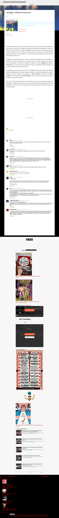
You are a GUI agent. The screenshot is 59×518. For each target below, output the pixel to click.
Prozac (11, 188)
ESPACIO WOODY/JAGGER (14, 2)
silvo (11, 165)
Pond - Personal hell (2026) (7, 484)
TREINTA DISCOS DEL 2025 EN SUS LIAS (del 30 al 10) (9, 494)
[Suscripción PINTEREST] (32, 240)
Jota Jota (12, 156)
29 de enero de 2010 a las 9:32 (18, 140)
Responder (12, 146)
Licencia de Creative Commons (42, 514)
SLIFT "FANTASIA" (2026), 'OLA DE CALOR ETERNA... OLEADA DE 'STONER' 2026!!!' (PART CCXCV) (9, 509)
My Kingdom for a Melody (7, 478)
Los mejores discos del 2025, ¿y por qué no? (31, 455)
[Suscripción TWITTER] (30, 240)
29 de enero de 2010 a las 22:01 (24, 200)
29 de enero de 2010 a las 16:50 (18, 188)
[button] (7, 16)
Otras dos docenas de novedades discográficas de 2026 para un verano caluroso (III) (32, 431)
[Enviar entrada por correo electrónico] (7, 128)
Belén (11, 140)
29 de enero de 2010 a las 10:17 (23, 171)
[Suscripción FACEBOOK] (27, 240)
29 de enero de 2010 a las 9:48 (19, 156)
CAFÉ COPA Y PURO (6, 488)
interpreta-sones (13, 171)
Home (30, 472)
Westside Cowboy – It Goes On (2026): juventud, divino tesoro (8, 487)
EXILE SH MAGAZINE (6, 485)
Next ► (42, 472)
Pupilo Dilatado (5, 503)
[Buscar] (57, 2)
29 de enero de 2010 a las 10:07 (17, 165)
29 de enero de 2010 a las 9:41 (21, 149)
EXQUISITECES (5, 495)
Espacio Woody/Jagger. (21, 514)
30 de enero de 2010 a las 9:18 (22, 209)
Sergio (11, 177)
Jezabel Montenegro (14, 200)
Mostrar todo (3, 512)
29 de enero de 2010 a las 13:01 (18, 177)
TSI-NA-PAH (12, 149)
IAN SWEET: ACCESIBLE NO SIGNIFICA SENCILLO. (8, 502)
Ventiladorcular (13, 209)
